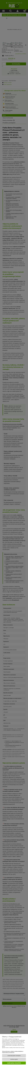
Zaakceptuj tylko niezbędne (14, 1055)
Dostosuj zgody (14, 1059)
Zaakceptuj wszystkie (14, 1063)
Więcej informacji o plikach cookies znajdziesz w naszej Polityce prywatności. (12, 1052)
